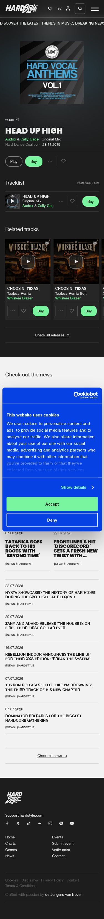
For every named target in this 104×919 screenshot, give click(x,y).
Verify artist (61, 850)
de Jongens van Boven (63, 895)
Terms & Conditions (21, 886)
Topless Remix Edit (71, 293)
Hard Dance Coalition (22, 144)
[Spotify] (61, 824)
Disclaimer (29, 880)
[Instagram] (50, 824)
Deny (52, 520)
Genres (11, 850)
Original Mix (32, 201)
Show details (73, 487)
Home (10, 837)
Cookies (11, 880)
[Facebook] (7, 824)
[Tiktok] (29, 824)
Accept (52, 503)
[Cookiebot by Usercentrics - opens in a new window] (74, 395)
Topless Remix (19, 293)
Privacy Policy (52, 880)
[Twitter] (18, 824)
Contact (58, 856)
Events (57, 837)
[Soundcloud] (39, 824)
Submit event (62, 843)
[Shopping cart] (59, 9)
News (9, 856)
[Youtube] (72, 824)
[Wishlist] (50, 9)
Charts (10, 843)
